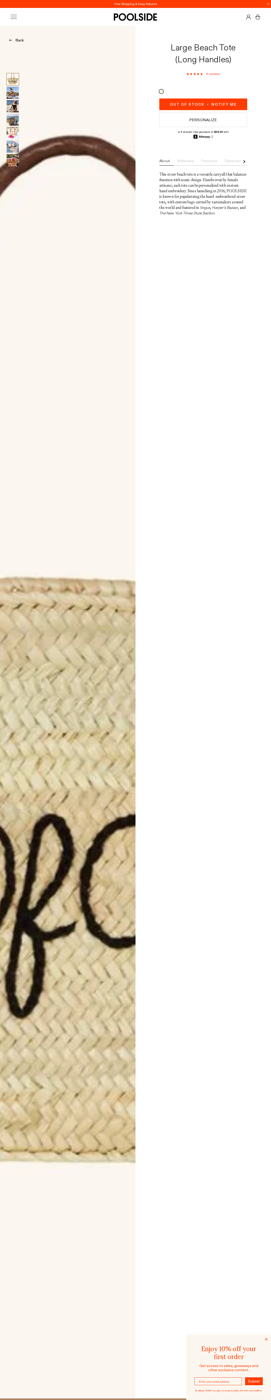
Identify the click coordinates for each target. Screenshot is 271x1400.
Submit (254, 1381)
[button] (195, 74)
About (164, 161)
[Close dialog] (266, 1339)
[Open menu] (18, 17)
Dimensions (235, 161)
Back (20, 40)
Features (209, 161)
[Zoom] (68, 712)
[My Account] (248, 17)
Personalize (203, 120)
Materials (185, 161)
